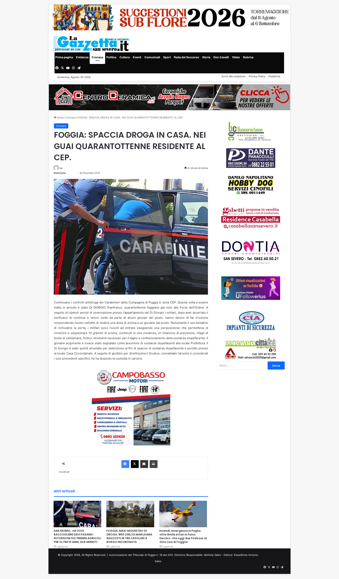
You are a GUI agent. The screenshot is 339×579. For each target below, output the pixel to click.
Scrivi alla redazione (233, 76)
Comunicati (152, 57)
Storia (206, 57)
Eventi (137, 57)
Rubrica (248, 57)
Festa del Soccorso (186, 57)
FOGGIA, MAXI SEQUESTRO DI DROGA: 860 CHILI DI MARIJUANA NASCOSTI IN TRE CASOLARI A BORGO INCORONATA (129, 536)
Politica (111, 57)
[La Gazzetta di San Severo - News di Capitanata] (92, 43)
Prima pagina (64, 57)
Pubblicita (274, 76)
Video (236, 57)
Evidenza (82, 57)
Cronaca (97, 57)
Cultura (124, 57)
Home (60, 117)
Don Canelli (221, 57)
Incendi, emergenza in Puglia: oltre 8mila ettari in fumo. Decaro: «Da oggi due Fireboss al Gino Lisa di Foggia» (183, 536)
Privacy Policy (257, 76)
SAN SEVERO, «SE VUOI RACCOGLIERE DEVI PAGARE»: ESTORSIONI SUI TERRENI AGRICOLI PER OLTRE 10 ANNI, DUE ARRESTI (77, 536)
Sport (167, 57)
